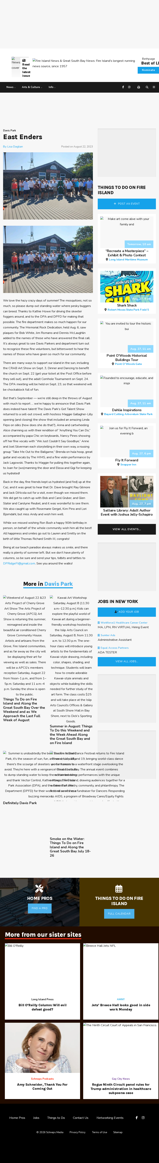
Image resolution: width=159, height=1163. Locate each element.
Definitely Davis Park (20, 803)
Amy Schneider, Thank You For (42, 1087)
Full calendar (119, 914)
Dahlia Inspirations (128, 412)
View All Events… (127, 529)
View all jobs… (126, 661)
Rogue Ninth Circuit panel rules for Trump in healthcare (121, 1089)
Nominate (148, 70)
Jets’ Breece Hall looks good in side (121, 1007)
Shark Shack (128, 307)
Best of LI (150, 63)
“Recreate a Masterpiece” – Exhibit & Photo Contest (126, 255)
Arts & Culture (31, 87)
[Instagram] (129, 87)
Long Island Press (42, 999)
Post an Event (128, 204)
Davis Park (9, 130)
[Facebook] (123, 87)
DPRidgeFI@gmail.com (19, 563)
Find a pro (40, 908)
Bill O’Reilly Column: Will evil (42, 1007)
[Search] (147, 87)
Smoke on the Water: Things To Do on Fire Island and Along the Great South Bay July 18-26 (70, 847)
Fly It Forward (126, 462)
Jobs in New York (118, 601)
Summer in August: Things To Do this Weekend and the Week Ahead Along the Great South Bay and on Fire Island (71, 734)
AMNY (121, 999)
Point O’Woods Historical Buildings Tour (127, 359)
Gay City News (121, 1079)
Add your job (129, 612)
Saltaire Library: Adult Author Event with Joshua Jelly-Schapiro (127, 512)
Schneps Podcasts (42, 1079)
